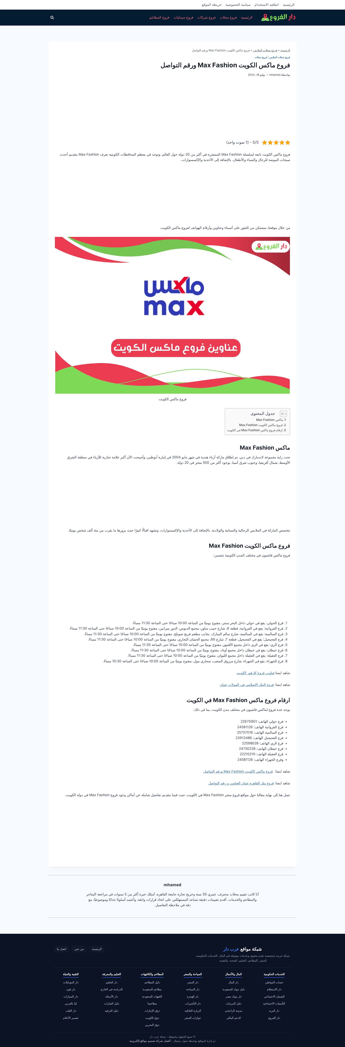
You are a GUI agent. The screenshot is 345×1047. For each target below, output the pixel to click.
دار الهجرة (193, 996)
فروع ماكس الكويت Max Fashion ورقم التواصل (238, 771)
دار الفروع (274, 1017)
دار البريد (274, 1010)
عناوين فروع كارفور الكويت (255, 673)
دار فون (70, 989)
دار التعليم (111, 982)
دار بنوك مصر (234, 996)
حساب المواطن (274, 982)
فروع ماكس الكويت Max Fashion (261, 425)
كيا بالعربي (71, 1003)
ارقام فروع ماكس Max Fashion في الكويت (255, 430)
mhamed (274, 74)
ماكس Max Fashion (269, 420)
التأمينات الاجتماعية (274, 1003)
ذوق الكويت (152, 1017)
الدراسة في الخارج (112, 989)
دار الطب (70, 1010)
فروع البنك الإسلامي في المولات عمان (247, 685)
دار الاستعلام (274, 989)
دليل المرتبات (233, 1003)
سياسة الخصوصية (238, 5)
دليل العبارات (111, 1003)
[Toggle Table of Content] (281, 413)
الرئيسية (288, 5)
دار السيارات (70, 996)
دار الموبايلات (70, 982)
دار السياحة (192, 989)
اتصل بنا (61, 949)
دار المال (233, 982)
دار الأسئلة (111, 996)
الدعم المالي (233, 1017)
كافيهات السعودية (152, 996)
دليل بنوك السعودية (233, 989)
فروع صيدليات (183, 17)
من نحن (79, 949)
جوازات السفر (192, 1017)
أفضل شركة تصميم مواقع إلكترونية (150, 1040)
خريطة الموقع (212, 5)
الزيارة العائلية (193, 1010)
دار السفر (192, 982)
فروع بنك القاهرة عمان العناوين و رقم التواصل (241, 783)
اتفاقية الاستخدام (267, 5)
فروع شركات (206, 17)
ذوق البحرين (152, 1024)
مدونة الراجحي (233, 1010)
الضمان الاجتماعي (274, 996)
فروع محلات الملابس (265, 50)
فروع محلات (228, 17)
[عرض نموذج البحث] (52, 17)
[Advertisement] (172, 111)
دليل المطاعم (152, 982)
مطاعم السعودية (152, 989)
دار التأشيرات (193, 1003)
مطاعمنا (152, 1003)
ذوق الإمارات (152, 1010)
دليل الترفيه (111, 1010)
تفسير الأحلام (70, 1017)
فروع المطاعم (159, 17)
